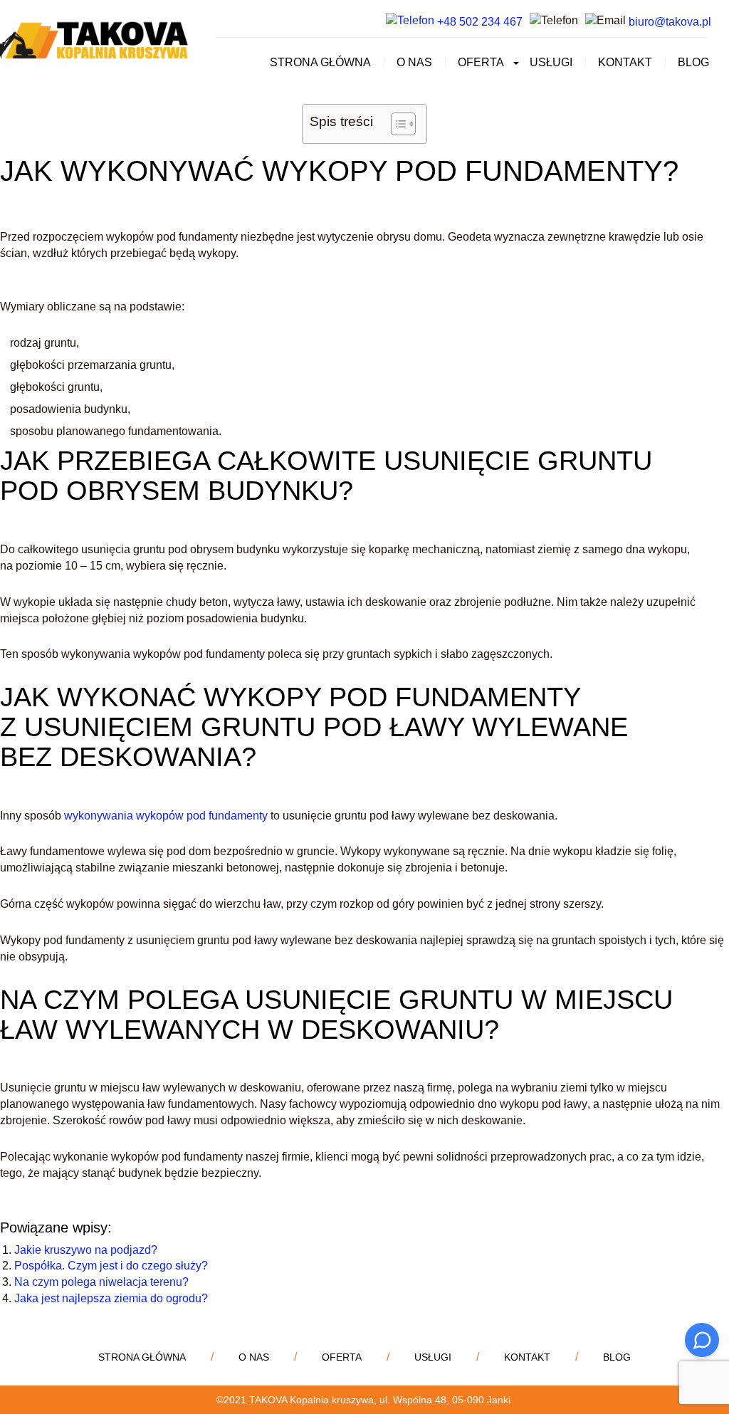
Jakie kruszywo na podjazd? (85, 1250)
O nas (414, 62)
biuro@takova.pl (670, 22)
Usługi (551, 62)
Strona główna (320, 62)
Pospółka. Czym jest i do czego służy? (111, 1265)
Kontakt (625, 62)
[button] (513, 62)
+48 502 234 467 (478, 22)
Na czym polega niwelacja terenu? (101, 1282)
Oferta (481, 62)
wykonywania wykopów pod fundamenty (166, 816)
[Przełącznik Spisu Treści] (396, 124)
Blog (693, 62)
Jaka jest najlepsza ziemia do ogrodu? (111, 1298)
